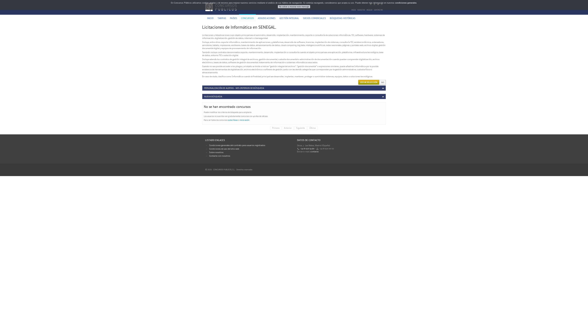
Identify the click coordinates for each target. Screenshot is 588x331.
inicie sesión (244, 120)
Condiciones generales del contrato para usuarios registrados (237, 145)
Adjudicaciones (266, 18)
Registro (361, 10)
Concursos (247, 18)
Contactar (378, 10)
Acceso (369, 10)
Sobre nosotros (216, 152)
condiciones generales (406, 3)
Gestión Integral (289, 18)
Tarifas (222, 18)
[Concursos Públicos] (221, 13)
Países (233, 18)
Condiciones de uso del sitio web (224, 149)
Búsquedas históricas (342, 18)
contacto (314, 152)
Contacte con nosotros (219, 156)
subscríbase (233, 120)
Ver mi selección (368, 82)
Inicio (353, 10)
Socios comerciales (314, 18)
